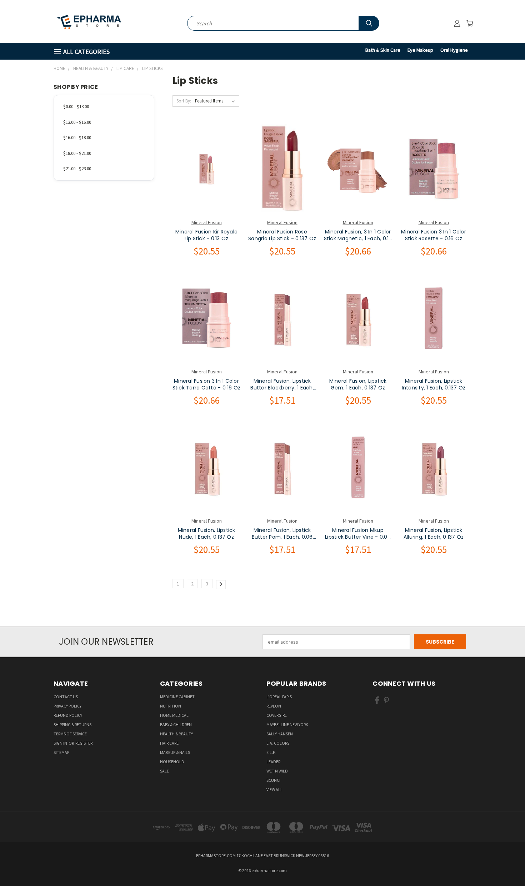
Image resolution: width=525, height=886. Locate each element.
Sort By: (183, 101)
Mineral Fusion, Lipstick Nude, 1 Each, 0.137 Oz (206, 534)
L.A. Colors (277, 743)
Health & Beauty (176, 733)
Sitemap (61, 752)
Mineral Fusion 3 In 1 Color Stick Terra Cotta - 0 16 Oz (206, 385)
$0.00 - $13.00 (76, 107)
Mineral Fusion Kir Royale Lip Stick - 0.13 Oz (206, 235)
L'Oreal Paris (279, 696)
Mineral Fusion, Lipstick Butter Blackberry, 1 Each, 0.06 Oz (282, 385)
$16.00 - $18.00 (77, 138)
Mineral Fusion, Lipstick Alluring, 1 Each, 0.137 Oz (434, 534)
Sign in (61, 743)
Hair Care (169, 743)
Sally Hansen (279, 733)
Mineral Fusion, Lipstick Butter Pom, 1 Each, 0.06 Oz (282, 534)
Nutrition (170, 706)
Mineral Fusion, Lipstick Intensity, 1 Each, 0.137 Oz (434, 385)
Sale (164, 771)
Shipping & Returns (72, 724)
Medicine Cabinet (177, 696)
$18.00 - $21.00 (77, 153)
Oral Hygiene (454, 50)
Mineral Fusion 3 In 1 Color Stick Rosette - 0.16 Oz (433, 235)
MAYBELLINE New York (287, 724)
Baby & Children (176, 724)
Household (172, 761)
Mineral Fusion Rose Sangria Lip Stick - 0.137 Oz (282, 235)
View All (274, 789)
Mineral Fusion (206, 222)
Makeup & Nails (175, 752)
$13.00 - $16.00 (77, 122)
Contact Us (66, 696)
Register (83, 743)
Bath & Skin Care (382, 50)
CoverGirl (276, 715)
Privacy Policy (67, 706)
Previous (506, 863)
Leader (273, 761)
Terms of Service (70, 733)
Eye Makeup (420, 50)
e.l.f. (271, 752)
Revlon (273, 706)
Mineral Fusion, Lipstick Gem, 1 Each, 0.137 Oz (358, 385)
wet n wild (277, 771)
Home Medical (174, 715)
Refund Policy (68, 715)
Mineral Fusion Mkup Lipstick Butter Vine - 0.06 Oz (358, 534)
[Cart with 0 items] (469, 23)
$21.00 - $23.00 (77, 169)
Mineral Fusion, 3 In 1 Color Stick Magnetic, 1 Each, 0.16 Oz (358, 235)
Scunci (273, 780)
